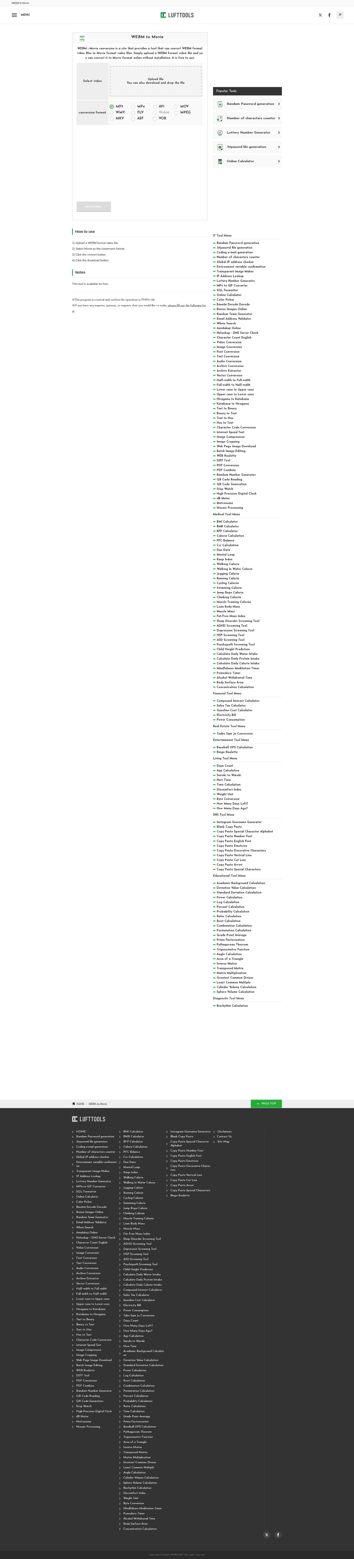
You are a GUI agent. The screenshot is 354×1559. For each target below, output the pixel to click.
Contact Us (224, 1136)
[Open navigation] (14, 15)
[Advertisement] (140, 160)
